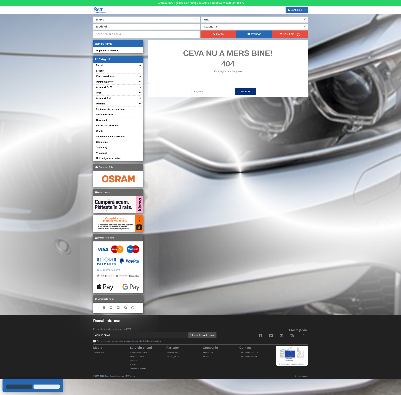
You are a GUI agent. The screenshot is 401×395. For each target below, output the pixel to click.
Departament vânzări (249, 352)
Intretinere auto (104, 114)
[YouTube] (118, 308)
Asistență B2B (173, 356)
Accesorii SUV (104, 87)
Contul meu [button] (297, 10)
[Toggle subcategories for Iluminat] (138, 103)
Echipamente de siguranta (110, 109)
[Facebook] (103, 308)
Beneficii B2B (172, 352)
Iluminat (100, 103)
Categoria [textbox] (210, 26)
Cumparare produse (138, 352)
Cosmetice (102, 142)
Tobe (98, 92)
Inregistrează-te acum (203, 335)
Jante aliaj (101, 147)
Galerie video (99, 352)
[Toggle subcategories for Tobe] (138, 92)
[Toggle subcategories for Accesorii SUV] (138, 87)
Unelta (99, 131)
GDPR (206, 356)
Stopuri (100, 70)
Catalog (102, 153)
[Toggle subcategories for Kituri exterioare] (138, 76)
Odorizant (101, 120)
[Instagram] (132, 308)
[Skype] (125, 308)
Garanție (134, 361)
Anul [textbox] (207, 19)
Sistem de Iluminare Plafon (110, 136)
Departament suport (248, 356)
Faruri (99, 65)
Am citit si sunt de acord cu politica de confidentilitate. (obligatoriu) (129, 341)
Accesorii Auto (104, 98)
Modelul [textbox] (101, 26)
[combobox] (146, 19)
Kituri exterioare (105, 76)
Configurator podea (109, 158)
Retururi (133, 365)
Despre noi (208, 352)
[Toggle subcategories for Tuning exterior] (138, 81)
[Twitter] (111, 308)
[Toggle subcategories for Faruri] (138, 65)
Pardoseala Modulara (107, 125)
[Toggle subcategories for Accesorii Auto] (138, 98)
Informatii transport (138, 356)
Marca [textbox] (100, 19)
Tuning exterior (104, 81)
